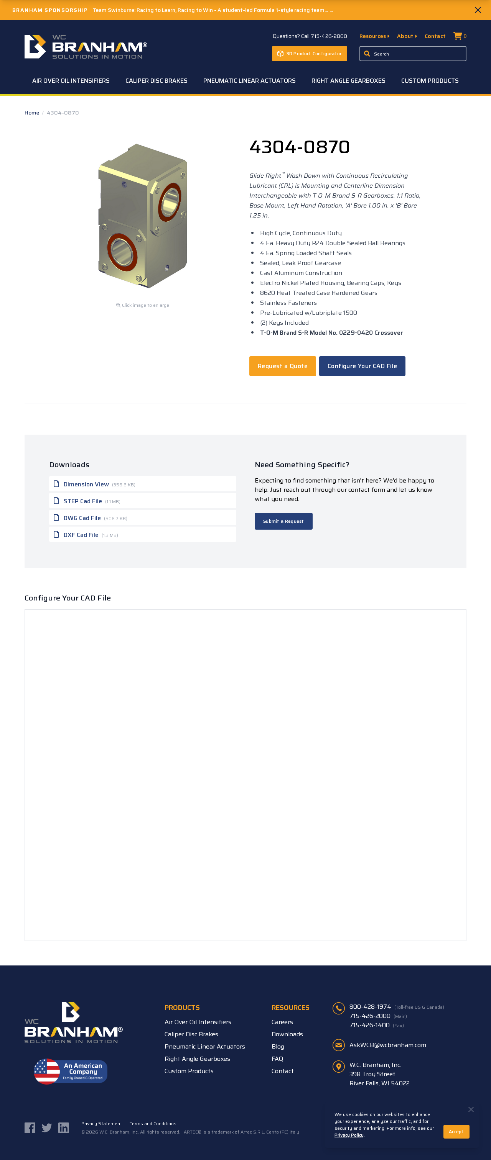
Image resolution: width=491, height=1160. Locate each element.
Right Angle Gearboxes (348, 80)
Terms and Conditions (153, 1123)
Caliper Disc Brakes (156, 80)
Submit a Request (283, 521)
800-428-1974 (396, 1006)
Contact (435, 36)
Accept (456, 1131)
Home (32, 112)
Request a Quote (283, 366)
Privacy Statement (101, 1123)
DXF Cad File (90, 535)
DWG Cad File (94, 518)
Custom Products (430, 80)
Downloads (287, 1034)
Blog (278, 1046)
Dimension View (98, 484)
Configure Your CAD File (362, 366)
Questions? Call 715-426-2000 (310, 36)
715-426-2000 (378, 1016)
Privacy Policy (349, 1135)
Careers (282, 1022)
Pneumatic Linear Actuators (249, 80)
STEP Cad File (91, 501)
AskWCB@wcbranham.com (387, 1045)
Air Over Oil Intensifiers (71, 80)
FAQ (277, 1058)
